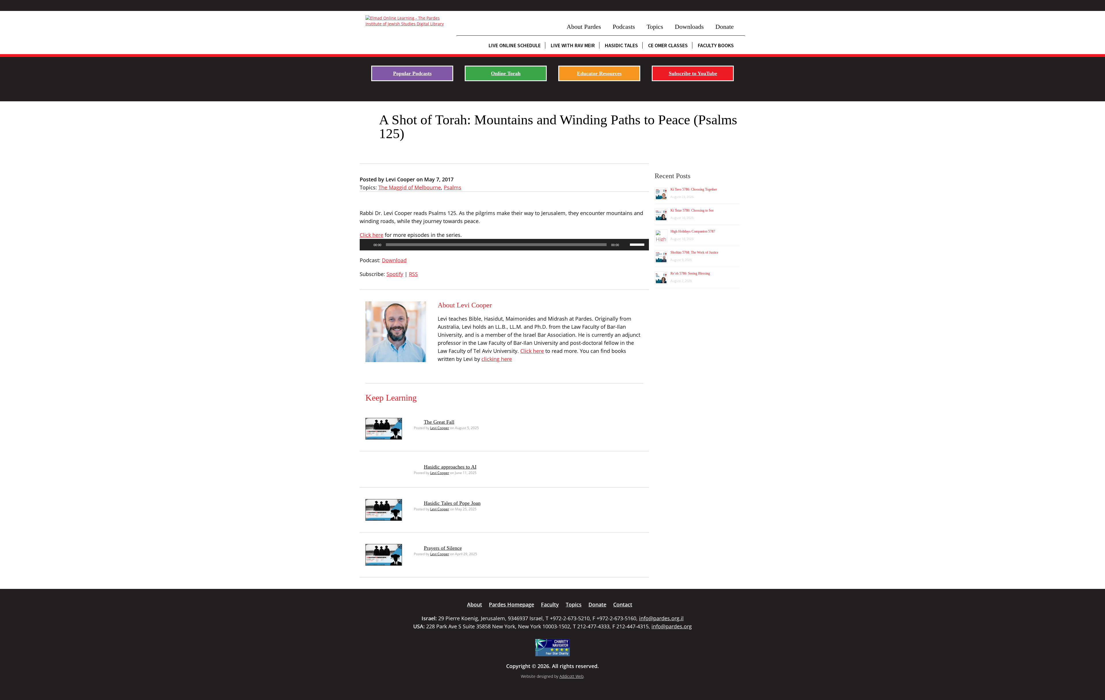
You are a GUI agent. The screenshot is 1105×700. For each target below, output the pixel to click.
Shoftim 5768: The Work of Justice (694, 252)
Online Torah (506, 73)
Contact (622, 604)
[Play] (367, 245)
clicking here (496, 358)
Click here (371, 234)
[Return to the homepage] (407, 21)
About (474, 604)
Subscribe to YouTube (693, 73)
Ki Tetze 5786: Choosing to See (692, 210)
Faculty (550, 604)
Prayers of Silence (443, 548)
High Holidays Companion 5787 (692, 231)
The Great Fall (439, 422)
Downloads (689, 26)
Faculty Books (716, 45)
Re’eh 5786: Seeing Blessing (690, 273)
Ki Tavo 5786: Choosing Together (693, 189)
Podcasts (624, 26)
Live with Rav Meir (573, 45)
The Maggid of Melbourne (409, 187)
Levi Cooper (439, 427)
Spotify (394, 274)
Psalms (452, 187)
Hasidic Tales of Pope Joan (452, 503)
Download (394, 260)
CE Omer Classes (668, 45)
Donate (724, 26)
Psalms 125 (442, 213)
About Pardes (584, 26)
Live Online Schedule (515, 45)
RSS (413, 274)
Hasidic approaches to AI (450, 467)
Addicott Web (571, 676)
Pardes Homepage (511, 604)
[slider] (638, 244)
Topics (655, 26)
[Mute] (625, 245)
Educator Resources (599, 73)
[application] (504, 244)
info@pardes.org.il (661, 618)
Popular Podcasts (412, 73)
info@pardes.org (671, 626)
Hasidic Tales (621, 45)
